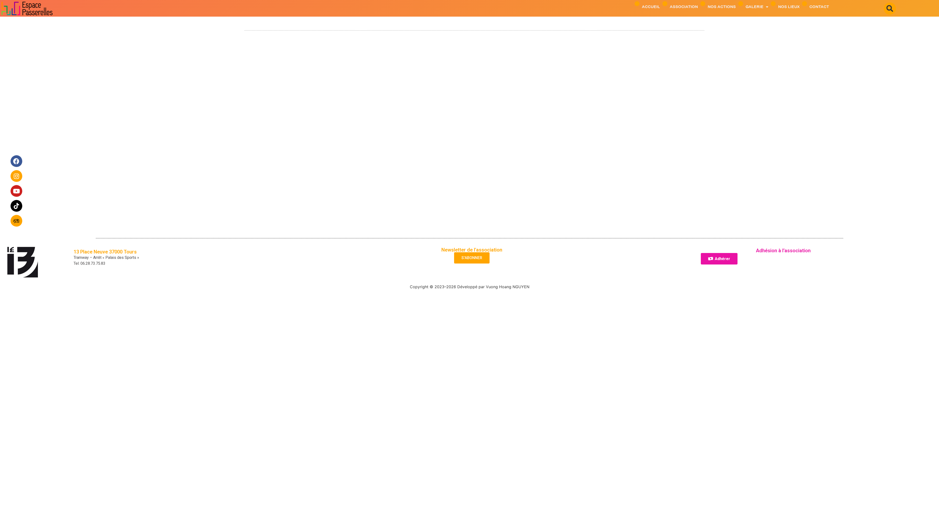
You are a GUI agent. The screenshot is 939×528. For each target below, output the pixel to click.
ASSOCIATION (684, 6)
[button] (890, 8)
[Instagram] (17, 176)
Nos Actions (722, 6)
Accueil (651, 6)
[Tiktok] (17, 206)
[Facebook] (17, 161)
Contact (819, 6)
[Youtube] (17, 191)
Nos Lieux (789, 6)
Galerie (754, 6)
